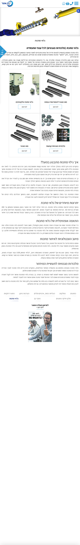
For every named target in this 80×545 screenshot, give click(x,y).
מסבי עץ (37, 298)
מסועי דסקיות (9, 293)
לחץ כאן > (40, 307)
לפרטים (55, 107)
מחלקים (63, 293)
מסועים (73, 293)
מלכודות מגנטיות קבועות (55, 146)
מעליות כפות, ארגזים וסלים (44, 293)
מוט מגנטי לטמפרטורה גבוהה (55, 102)
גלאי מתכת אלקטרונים (24, 102)
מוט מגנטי (24, 146)
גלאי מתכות (13, 298)
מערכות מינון (24, 293)
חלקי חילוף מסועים (63, 298)
